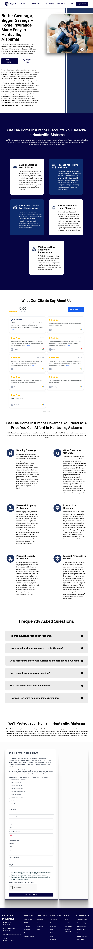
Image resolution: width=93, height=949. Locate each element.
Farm (78, 933)
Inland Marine (81, 939)
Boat (51, 929)
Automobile (53, 919)
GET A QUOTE (8, 61)
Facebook (40, 919)
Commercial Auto (82, 926)
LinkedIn (39, 923)
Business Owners (82, 919)
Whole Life (68, 923)
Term (66, 919)
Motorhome (53, 939)
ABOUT (26, 923)
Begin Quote (82, 4)
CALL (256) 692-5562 (65, 4)
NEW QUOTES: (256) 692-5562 (7, 923)
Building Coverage (82, 936)
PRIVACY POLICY (29, 936)
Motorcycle (53, 933)
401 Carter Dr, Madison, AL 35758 (8, 939)
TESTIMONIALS (34, 4)
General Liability (81, 923)
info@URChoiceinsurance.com (12, 935)
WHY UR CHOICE (28, 919)
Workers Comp (81, 929)
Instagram (40, 926)
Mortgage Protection (68, 930)
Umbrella (53, 926)
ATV (51, 936)
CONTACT (22, 4)
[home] (10, 4)
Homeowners (54, 923)
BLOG (25, 933)
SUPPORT (27, 929)
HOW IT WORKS (48, 4)
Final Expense (68, 926)
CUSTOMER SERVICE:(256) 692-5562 (9, 929)
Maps (38, 929)
